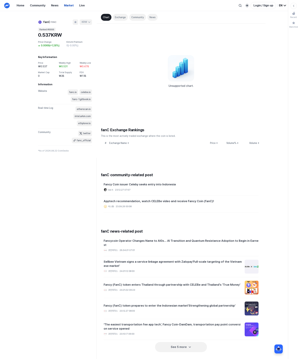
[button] (181, 187)
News (54, 5)
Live (82, 5)
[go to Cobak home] (7, 5)
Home (20, 5)
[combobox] (283, 5)
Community (38, 5)
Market (69, 5)
